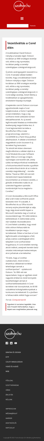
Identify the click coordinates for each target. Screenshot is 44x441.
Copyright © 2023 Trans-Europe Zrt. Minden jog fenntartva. (22, 438)
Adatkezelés (11, 423)
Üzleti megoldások (14, 362)
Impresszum (11, 409)
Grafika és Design (13, 352)
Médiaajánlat (11, 413)
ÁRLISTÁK (9, 395)
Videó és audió (12, 366)
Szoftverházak (12, 385)
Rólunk (9, 399)
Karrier (9, 418)
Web (7, 371)
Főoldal (9, 380)
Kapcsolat (10, 428)
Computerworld (19, 300)
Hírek (8, 390)
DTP (7, 357)
